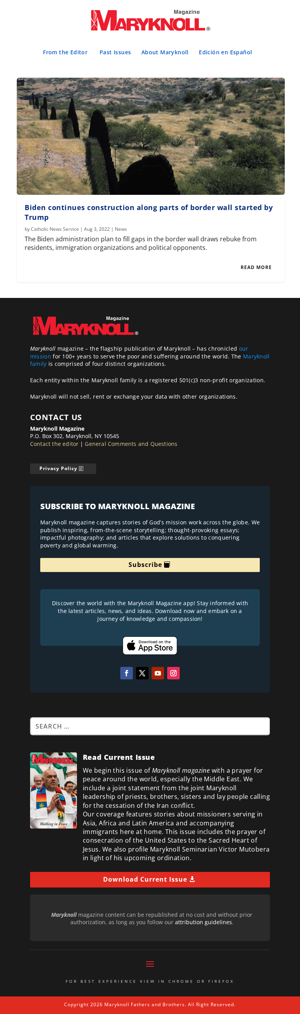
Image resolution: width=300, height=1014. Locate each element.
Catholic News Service (55, 229)
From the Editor (65, 52)
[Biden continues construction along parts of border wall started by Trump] (150, 136)
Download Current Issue (145, 879)
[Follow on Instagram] (173, 673)
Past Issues (115, 52)
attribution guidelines (203, 922)
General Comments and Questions (131, 443)
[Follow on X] (142, 673)
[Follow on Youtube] (158, 673)
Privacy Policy (58, 468)
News (121, 229)
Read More (256, 267)
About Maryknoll (165, 52)
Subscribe (145, 564)
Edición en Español (225, 52)
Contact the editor (54, 443)
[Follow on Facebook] (126, 673)
